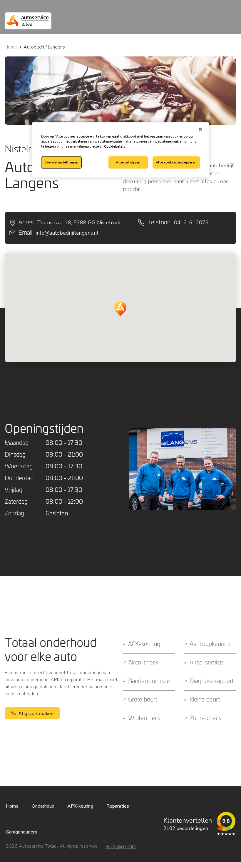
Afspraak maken (36, 713)
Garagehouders (21, 832)
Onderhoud (43, 806)
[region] (120, 149)
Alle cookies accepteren (176, 162)
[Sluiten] (200, 129)
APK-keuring (80, 806)
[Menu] (228, 21)
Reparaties (117, 806)
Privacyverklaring (121, 846)
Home (11, 47)
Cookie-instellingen (61, 162)
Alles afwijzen (128, 162)
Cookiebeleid (114, 146)
